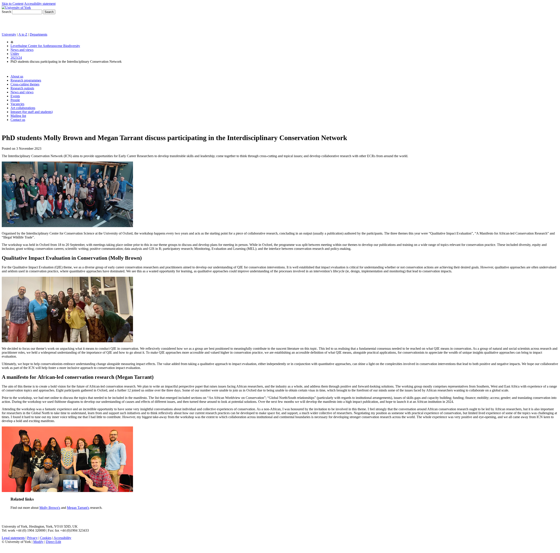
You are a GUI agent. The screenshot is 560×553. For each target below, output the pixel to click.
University (9, 34)
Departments (38, 34)
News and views (21, 50)
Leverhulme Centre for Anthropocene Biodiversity (45, 46)
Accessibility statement (40, 3)
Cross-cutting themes (24, 84)
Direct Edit (53, 542)
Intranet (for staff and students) (31, 112)
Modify (38, 542)
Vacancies (17, 104)
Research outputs (22, 88)
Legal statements (13, 538)
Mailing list (18, 116)
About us (16, 76)
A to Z (22, 34)
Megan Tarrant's (78, 508)
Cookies (45, 538)
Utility (14, 54)
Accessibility (62, 538)
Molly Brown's (49, 508)
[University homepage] (11, 42)
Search (6, 12)
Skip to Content (12, 3)
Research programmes (25, 80)
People (15, 100)
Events (15, 96)
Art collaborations (22, 108)
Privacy (32, 538)
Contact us (17, 120)
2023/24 (16, 57)
